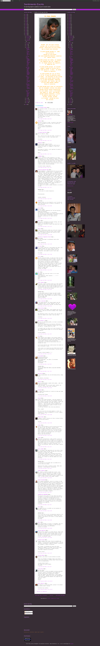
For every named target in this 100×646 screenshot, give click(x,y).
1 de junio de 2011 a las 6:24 (44, 353)
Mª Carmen (71, 114)
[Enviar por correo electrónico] (47, 102)
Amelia (39, 228)
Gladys (39, 425)
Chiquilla (40, 142)
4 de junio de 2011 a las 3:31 (44, 492)
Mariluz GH (40, 373)
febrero (27, 101)
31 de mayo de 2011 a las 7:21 (44, 167)
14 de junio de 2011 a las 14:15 (45, 589)
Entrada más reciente (41, 595)
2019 (26, 23)
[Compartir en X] (50, 102)
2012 (26, 33)
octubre (27, 39)
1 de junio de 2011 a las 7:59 (44, 371)
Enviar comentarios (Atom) (53, 598)
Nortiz (39, 256)
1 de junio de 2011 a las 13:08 (45, 414)
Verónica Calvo (41, 539)
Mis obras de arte (70, 185)
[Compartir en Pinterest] (52, 102)
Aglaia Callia (41, 308)
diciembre (28, 36)
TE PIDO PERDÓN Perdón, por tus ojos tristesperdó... (28, 51)
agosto (27, 42)
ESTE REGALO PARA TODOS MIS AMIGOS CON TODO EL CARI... (28, 61)
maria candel (41, 448)
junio (27, 45)
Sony (39, 336)
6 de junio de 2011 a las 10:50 (45, 537)
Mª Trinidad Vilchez (42, 107)
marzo (27, 99)
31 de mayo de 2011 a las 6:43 (44, 118)
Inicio (51, 595)
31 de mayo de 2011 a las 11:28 (45, 234)
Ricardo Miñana (41, 555)
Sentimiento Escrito (34, 4)
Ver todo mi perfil (70, 122)
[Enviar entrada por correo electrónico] (46, 102)
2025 (26, 15)
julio (27, 44)
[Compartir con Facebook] (51, 102)
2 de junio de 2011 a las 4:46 (44, 459)
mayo (27, 47)
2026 (26, 14)
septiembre (28, 40)
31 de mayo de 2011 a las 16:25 (45, 298)
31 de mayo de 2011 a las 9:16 (44, 198)
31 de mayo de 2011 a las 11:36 (45, 254)
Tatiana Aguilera (41, 530)
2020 (26, 21)
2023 (26, 18)
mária (39, 506)
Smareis (39, 381)
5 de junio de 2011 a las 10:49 (45, 528)
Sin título (27, 56)
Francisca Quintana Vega (43, 169)
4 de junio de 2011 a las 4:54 (44, 504)
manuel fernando (41, 479)
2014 (26, 30)
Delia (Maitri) (41, 583)
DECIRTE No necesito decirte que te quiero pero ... (28, 93)
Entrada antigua (60, 595)
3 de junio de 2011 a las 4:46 (44, 468)
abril (27, 98)
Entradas (27, 611)
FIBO (39, 200)
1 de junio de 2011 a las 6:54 (44, 364)
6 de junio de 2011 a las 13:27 (45, 553)
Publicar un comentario (42, 591)
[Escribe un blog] (49, 102)
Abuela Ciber (41, 416)
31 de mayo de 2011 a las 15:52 (45, 289)
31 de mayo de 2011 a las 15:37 (45, 280)
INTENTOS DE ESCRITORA (43, 494)
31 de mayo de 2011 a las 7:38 (44, 187)
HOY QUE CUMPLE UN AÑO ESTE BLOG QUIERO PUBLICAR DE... (28, 71)
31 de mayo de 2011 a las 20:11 (45, 318)
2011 (26, 34)
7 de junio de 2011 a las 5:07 (44, 566)
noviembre (28, 37)
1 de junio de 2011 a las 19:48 (45, 435)
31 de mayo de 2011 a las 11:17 (45, 226)
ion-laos (40, 246)
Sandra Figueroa (41, 470)
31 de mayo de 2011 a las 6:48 (44, 130)
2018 (26, 24)
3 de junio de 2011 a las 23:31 (45, 477)
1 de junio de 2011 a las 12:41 (45, 387)
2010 (26, 104)
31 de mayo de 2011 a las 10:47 (45, 218)
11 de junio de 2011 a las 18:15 (45, 581)
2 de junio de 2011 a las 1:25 (44, 446)
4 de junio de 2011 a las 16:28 (45, 520)
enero (27, 102)
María (39, 220)
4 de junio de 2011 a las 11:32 (45, 510)
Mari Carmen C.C (41, 320)
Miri (39, 272)
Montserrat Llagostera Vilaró (44, 236)
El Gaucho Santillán (42, 132)
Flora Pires (40, 568)
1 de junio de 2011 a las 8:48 (44, 379)
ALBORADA (40, 156)
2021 (26, 20)
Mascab (39, 398)
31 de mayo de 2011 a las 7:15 (44, 140)
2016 (26, 27)
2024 (26, 17)
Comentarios (28, 613)
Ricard (39, 208)
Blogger (71, 643)
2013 (26, 31)
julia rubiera (41, 282)
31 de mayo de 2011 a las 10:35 (45, 205)
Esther (39, 437)
